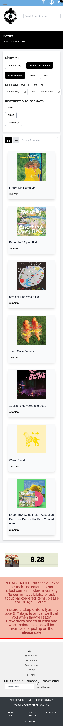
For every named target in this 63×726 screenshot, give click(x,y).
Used (45, 75)
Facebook (32, 656)
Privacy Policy (12, 714)
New (32, 75)
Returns (51, 712)
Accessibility (31, 721)
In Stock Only (14, 65)
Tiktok (32, 670)
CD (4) (11, 115)
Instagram (32, 665)
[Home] (10, 16)
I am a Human (43, 687)
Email (32, 675)
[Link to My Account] (52, 3)
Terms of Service (32, 714)
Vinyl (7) (12, 108)
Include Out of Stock (40, 65)
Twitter (32, 660)
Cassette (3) (13, 122)
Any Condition (15, 75)
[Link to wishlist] (44, 3)
